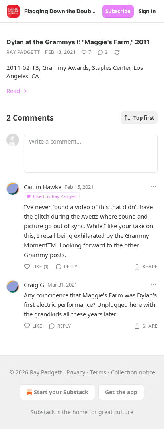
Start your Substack (61, 392)
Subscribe (118, 11)
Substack (43, 412)
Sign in (147, 11)
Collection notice (133, 372)
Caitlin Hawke (42, 187)
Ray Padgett (23, 52)
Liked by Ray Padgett (55, 196)
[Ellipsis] (153, 186)
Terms (98, 372)
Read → (16, 91)
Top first (143, 117)
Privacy (75, 372)
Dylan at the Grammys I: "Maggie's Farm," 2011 (78, 42)
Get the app (121, 392)
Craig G (34, 285)
